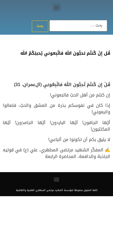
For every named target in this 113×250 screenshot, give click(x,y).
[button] (56, 7)
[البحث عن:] (78, 25)
